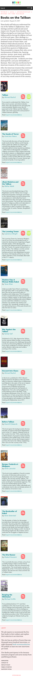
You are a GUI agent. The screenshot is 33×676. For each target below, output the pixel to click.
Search (3, 8)
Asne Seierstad (10, 516)
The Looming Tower (10, 232)
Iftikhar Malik (9, 186)
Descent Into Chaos (10, 371)
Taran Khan (8, 284)
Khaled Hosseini (10, 557)
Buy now (22, 96)
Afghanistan (23, 12)
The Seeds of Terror (10, 134)
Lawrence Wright (10, 234)
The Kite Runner (8, 555)
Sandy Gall (8, 334)
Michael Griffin (10, 599)
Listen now (29, 96)
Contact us (4, 662)
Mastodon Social (6, 669)
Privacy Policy (5, 665)
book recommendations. (21, 644)
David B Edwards (10, 424)
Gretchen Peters (10, 136)
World (4, 12)
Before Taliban (8, 422)
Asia (12, 12)
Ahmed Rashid (10, 97)
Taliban (5, 95)
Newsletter (4, 660)
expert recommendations (14, 115)
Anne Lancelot (9, 469)
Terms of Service (6, 667)
